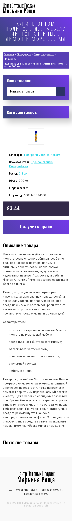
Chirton (23, 173)
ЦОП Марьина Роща (29, 503)
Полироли (31, 154)
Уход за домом (49, 154)
